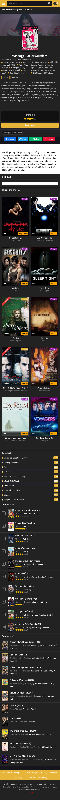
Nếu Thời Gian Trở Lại (25, 536)
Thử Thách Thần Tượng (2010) (23, 731)
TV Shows (48, 734)
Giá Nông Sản (20, 778)
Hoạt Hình (13, 648)
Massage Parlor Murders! (13, 133)
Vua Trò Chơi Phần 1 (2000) (22, 756)
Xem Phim (31, 125)
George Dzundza (47, 70)
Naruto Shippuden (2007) (21, 693)
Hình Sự (15, 77)
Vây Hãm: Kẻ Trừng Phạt (26, 599)
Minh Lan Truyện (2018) (20, 743)
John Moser (44, 67)
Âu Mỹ (22, 67)
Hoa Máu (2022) (17, 718)
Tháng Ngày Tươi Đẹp (25, 523)
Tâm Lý (25, 552)
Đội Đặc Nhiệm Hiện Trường (27, 561)
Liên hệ (44, 772)
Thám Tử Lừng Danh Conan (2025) (25, 642)
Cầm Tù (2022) (16, 705)
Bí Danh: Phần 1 (22, 573)
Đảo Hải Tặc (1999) (18, 655)
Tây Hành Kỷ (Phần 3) (24, 586)
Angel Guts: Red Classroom (27, 510)
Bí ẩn (55, 645)
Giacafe (32, 778)
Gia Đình (50, 615)
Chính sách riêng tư (30, 772)
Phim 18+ (35, 514)
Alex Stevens (41, 62)
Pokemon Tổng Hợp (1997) (22, 680)
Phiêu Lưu (42, 564)
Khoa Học (45, 628)
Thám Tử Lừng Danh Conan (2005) (25, 667)
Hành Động (27, 564)
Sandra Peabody (38, 65)
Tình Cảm (26, 526)
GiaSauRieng (42, 778)
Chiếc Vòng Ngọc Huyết (25, 548)
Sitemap (53, 772)
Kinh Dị (5, 77)
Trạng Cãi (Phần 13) (24, 611)
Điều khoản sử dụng (11, 772)
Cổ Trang (45, 747)
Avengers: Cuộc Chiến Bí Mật (28, 624)
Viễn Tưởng (36, 628)
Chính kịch (27, 514)
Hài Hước (34, 615)
